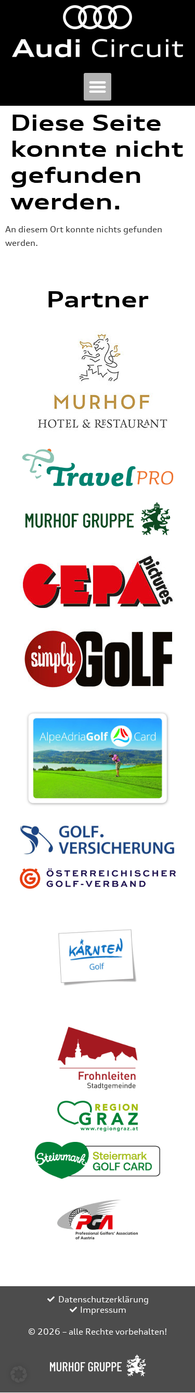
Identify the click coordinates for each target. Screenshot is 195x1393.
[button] (97, 87)
